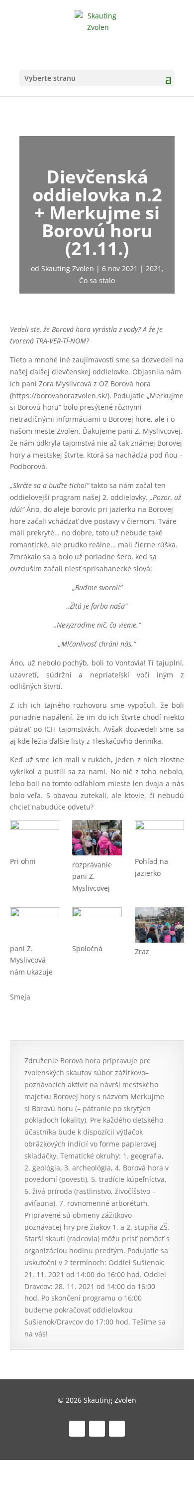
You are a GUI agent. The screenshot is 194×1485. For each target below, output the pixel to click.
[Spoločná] (96, 924)
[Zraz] (159, 926)
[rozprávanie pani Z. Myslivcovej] (96, 839)
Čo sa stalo (97, 280)
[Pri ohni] (34, 837)
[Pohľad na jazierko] (159, 837)
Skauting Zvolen (67, 268)
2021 (154, 268)
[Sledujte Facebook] (77, 1429)
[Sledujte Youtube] (117, 1429)
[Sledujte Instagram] (97, 1429)
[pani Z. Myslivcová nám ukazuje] (34, 924)
